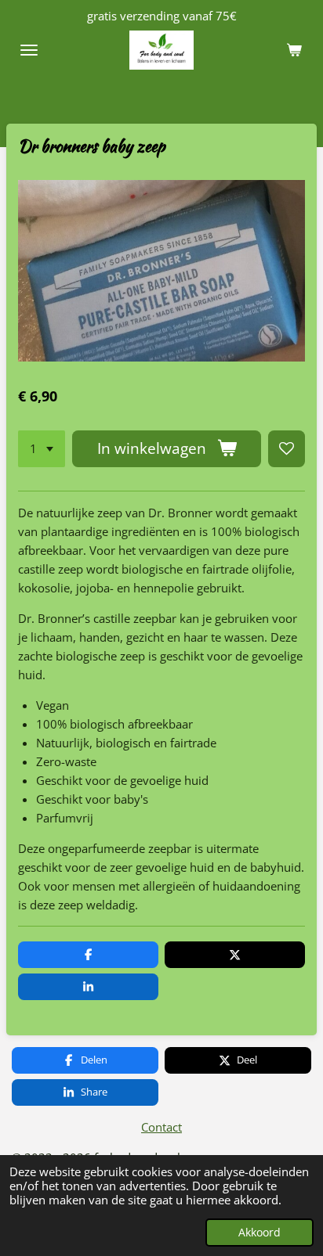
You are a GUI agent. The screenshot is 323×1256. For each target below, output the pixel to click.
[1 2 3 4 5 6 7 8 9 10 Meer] (41, 448)
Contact (161, 1127)
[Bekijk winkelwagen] (294, 50)
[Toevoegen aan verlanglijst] (286, 448)
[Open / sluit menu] (29, 50)
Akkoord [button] (259, 1232)
